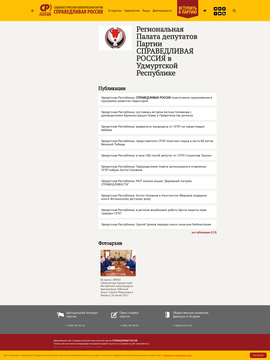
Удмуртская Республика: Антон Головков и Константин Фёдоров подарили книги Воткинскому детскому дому (154, 197)
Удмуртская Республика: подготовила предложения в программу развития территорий (156, 99)
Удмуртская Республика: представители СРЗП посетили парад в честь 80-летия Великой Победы (157, 142)
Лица (146, 11)
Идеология (132, 11)
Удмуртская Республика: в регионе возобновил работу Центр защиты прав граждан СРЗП (153, 211)
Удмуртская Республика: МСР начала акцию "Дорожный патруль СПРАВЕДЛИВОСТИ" (146, 182)
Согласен (258, 355)
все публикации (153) (204, 232)
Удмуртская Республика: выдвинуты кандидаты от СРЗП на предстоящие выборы (152, 128)
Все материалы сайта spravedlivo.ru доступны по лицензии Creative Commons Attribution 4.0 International (98, 350)
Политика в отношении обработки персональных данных (78, 347)
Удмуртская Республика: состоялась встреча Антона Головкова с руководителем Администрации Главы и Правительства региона (147, 113)
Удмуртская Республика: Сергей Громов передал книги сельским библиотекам (156, 224)
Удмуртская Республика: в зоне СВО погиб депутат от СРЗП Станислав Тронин (156, 155)
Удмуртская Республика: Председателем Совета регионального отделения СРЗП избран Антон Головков (153, 168)
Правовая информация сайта (177, 355)
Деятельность (162, 11)
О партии (115, 11)
